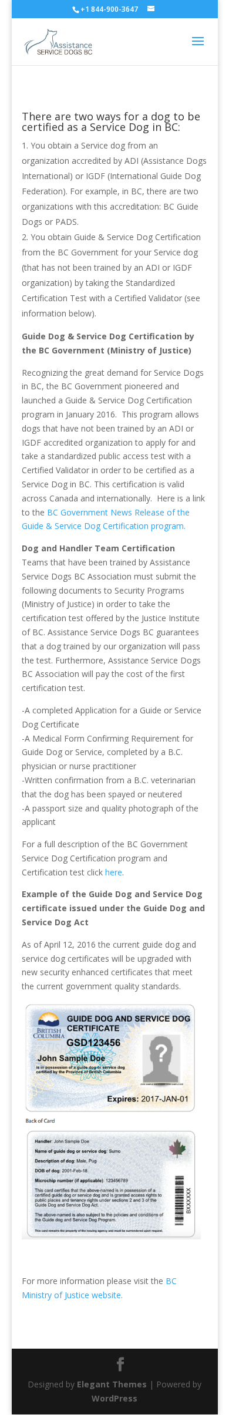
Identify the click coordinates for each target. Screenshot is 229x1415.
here (113, 872)
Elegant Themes (112, 1384)
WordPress (114, 1398)
